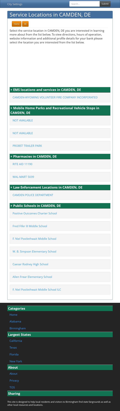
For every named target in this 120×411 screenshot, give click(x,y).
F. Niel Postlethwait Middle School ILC (37, 289)
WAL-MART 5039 (23, 177)
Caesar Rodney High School (30, 264)
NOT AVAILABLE (23, 120)
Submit (105, 3)
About (13, 373)
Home (13, 314)
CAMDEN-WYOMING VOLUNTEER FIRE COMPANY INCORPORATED (55, 97)
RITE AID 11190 (22, 164)
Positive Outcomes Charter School (35, 213)
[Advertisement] (60, 64)
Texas (13, 347)
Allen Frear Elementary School (32, 277)
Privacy (14, 380)
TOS (12, 387)
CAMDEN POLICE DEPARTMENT (33, 195)
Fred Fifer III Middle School (30, 226)
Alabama (15, 321)
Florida (14, 354)
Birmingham (18, 328)
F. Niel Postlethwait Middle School (34, 238)
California (16, 341)
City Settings (14, 4)
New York (16, 361)
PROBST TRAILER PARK (27, 146)
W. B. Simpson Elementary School (34, 251)
